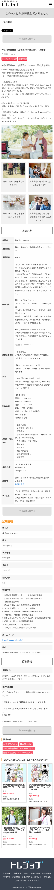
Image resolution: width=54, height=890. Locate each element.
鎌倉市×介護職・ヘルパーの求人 (17, 752)
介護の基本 (46, 873)
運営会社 (47, 876)
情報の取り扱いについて (32, 876)
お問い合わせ (20, 880)
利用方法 (6, 876)
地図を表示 (19, 484)
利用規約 (16, 876)
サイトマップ (33, 880)
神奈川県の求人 (10, 744)
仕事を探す (7, 873)
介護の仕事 (35, 873)
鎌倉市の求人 (26, 744)
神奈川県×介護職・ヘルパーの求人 (18, 748)
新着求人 (17, 873)
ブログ (26, 873)
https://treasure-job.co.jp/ (12, 640)
